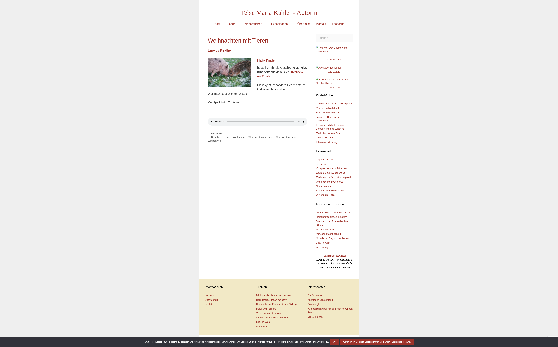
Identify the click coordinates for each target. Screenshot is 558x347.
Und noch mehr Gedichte (329, 181)
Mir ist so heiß (315, 317)
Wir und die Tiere (325, 195)
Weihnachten (240, 137)
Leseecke (338, 23)
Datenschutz (212, 300)
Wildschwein (214, 140)
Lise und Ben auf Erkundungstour (334, 103)
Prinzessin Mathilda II (328, 112)
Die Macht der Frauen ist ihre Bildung (276, 304)
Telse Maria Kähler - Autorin (279, 12)
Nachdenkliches (324, 186)
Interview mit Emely (327, 142)
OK (334, 342)
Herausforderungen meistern (331, 217)
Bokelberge (217, 137)
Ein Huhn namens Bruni (329, 133)
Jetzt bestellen (334, 72)
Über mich (304, 23)
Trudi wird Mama (325, 137)
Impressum (211, 295)
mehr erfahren (334, 59)
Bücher (230, 23)
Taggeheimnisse (324, 159)
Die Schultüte (315, 295)
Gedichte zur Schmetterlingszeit (333, 177)
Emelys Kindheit (220, 50)
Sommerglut (314, 304)
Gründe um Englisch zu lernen (332, 238)
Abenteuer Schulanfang (320, 300)
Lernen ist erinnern (335, 256)
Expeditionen (279, 23)
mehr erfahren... (334, 87)
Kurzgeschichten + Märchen (331, 168)
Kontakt (321, 23)
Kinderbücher (253, 23)
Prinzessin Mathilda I (327, 108)
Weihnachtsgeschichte (288, 137)
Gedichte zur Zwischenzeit (330, 173)
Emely (228, 137)
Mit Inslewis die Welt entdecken (333, 212)
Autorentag (322, 247)
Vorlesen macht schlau (328, 233)
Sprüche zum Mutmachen (330, 190)
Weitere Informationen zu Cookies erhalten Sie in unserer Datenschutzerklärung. (377, 342)
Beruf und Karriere (326, 229)
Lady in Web (323, 242)
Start (217, 23)
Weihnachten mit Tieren (261, 137)
